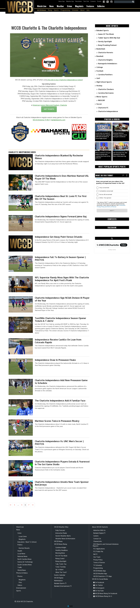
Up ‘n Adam (59, 569)
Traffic (20, 567)
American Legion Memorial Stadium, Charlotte (50, 105)
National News (22, 556)
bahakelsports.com (58, 120)
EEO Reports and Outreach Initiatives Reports (106, 545)
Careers (95, 536)
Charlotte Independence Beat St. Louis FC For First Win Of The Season (61, 197)
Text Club (86, 1)
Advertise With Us (99, 530)
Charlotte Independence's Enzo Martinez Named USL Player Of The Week (62, 177)
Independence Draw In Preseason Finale (55, 360)
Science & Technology (25, 562)
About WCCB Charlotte (100, 527)
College (99, 67)
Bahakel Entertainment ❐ (62, 586)
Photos (20, 576)
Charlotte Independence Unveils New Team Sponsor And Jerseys (62, 483)
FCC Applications (99, 549)
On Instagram (99, 588)
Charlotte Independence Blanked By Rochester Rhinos (59, 157)
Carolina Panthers (105, 75)
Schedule (75, 10)
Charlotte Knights (105, 60)
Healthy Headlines (61, 550)
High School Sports (104, 82)
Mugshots (79, 6)
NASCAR (101, 100)
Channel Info (97, 541)
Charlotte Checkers (106, 89)
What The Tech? (61, 572)
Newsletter (78, 1)
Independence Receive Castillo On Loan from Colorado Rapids (58, 341)
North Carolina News (24, 559)
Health (20, 551)
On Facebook (99, 582)
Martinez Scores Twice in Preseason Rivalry (57, 421)
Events (99, 1)
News (51, 6)
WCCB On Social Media (100, 579)
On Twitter (99, 585)
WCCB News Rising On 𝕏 (103, 596)
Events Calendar (59, 575)
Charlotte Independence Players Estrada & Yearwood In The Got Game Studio (62, 463)
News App (62, 1)
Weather (60, 6)
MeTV (95, 554)
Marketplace (58, 580)
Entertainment (21, 588)
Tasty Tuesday (60, 567)
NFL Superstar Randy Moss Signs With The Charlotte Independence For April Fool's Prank (62, 279)
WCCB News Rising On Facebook (106, 593)
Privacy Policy (97, 560)
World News (22, 570)
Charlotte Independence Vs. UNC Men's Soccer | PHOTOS (59, 442)
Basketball (100, 49)
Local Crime (23, 536)
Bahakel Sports (102, 30)
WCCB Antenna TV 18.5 (41, 120)
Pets (20, 582)
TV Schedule (97, 565)
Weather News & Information (65, 538)
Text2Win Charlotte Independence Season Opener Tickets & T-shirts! (60, 319)
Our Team (96, 557)
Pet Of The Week (61, 556)
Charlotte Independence (108, 111)
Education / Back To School (27, 542)
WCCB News (41, 10)
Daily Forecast (60, 530)
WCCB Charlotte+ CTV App (102, 576)
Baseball (99, 56)
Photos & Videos (22, 573)
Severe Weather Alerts (63, 536)
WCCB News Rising (60, 544)
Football (99, 71)
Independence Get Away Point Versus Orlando (58, 236)
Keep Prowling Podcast (107, 45)
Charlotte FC (103, 108)
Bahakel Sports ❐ (60, 583)
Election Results (24, 548)
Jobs (88, 10)
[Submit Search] (133, 2)
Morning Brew (60, 553)
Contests (93, 1)
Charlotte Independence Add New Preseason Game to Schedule (61, 381)
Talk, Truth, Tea (60, 564)
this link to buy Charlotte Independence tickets (65, 80)
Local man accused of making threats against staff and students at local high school (103, 135)
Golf (98, 78)
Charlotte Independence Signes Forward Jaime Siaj (61, 216)
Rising (50, 10)
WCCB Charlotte (19, 7)
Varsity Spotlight (105, 41)
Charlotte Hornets (105, 52)
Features (90, 6)
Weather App (70, 1)
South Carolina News (25, 564)
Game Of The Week (106, 34)
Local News (21, 553)
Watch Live (41, 6)
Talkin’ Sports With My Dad (109, 38)
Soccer (99, 104)
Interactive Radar (61, 533)
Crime (69, 6)
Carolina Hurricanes (106, 93)
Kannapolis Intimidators (107, 64)
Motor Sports (101, 97)
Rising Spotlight (60, 561)
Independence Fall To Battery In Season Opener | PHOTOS (60, 258)
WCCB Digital (58, 578)
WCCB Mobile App (99, 571)
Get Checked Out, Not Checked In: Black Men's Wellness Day (120, 154)
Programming (65, 10)
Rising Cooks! (59, 558)
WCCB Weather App (100, 573)
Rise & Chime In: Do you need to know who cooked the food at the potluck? (103, 155)
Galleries (101, 6)
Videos (20, 585)
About (82, 10)
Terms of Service (99, 562)
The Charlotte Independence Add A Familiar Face (60, 400)
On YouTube (99, 591)
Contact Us (97, 538)
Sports (56, 10)
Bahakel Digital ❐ (99, 533)
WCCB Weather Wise (61, 527)
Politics (20, 545)
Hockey (99, 86)
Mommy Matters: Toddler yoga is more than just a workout (120, 134)
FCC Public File (98, 551)
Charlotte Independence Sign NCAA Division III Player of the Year (62, 299)
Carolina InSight (60, 547)
